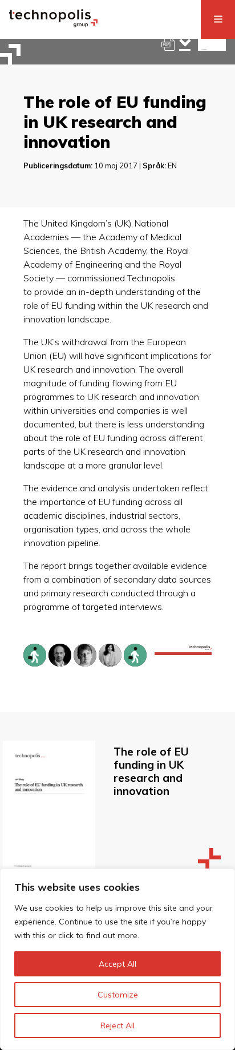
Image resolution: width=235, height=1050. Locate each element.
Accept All (117, 964)
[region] (117, 959)
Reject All (117, 1025)
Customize (118, 995)
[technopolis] (53, 24)
